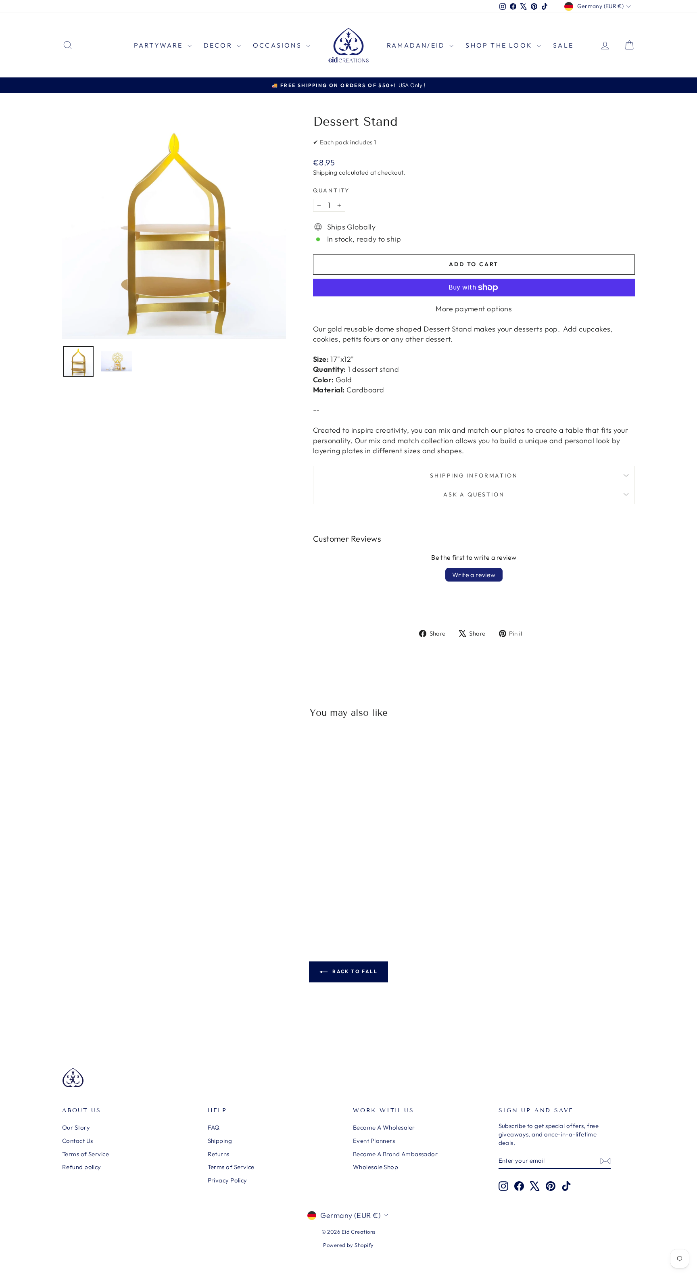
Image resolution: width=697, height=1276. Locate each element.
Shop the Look (500, 45)
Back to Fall (354, 971)
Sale (563, 45)
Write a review (474, 575)
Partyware (160, 45)
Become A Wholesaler (384, 1127)
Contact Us (77, 1141)
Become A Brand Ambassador (395, 1154)
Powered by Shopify (348, 1245)
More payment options (474, 308)
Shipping (325, 172)
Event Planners (374, 1141)
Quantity (331, 190)
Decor (219, 45)
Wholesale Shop (375, 1167)
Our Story (76, 1127)
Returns (219, 1154)
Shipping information (474, 475)
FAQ (214, 1127)
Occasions (278, 45)
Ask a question (473, 494)
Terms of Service (85, 1154)
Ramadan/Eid (417, 45)
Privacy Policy (227, 1180)
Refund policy (81, 1167)
